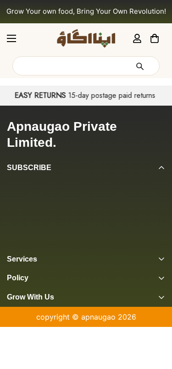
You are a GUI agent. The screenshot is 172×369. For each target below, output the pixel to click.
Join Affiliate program (45, 330)
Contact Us (26, 361)
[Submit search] (139, 65)
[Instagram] (47, 246)
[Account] (137, 37)
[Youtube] (84, 246)
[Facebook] (29, 246)
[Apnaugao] (86, 38)
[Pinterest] (10, 246)
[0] (154, 37)
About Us (23, 314)
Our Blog (22, 345)
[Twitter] (65, 246)
